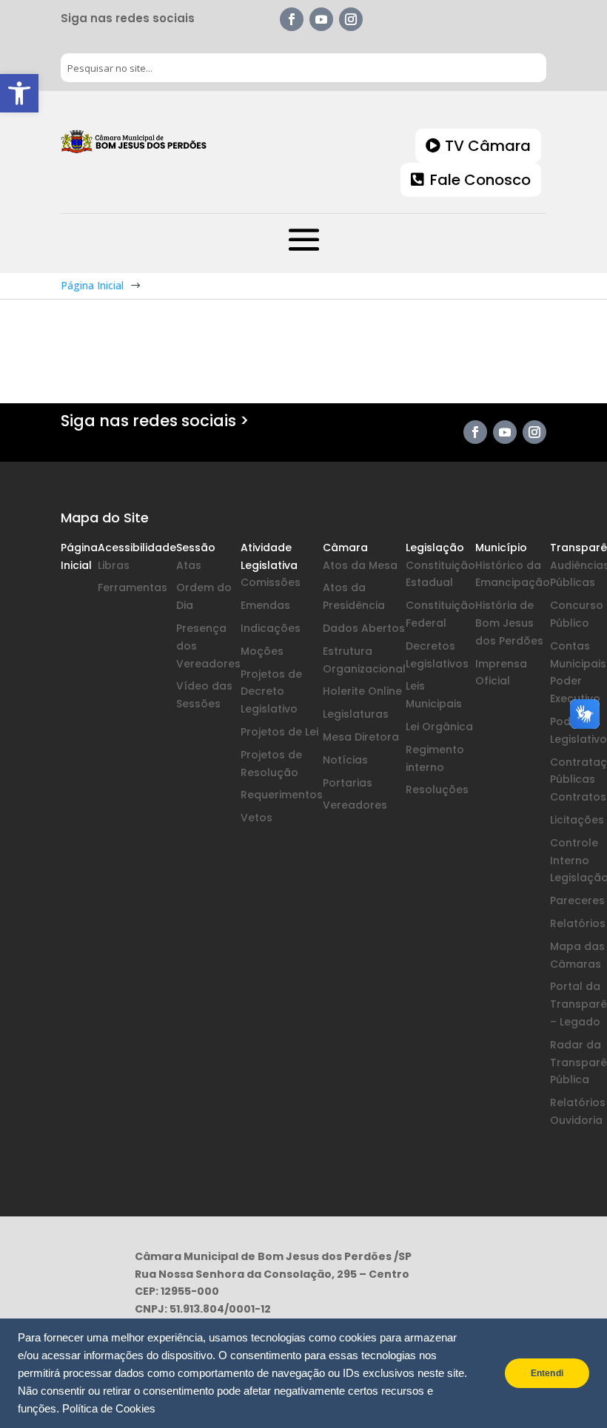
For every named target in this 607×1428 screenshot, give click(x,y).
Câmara (345, 547)
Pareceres (577, 900)
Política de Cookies (108, 1409)
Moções (262, 651)
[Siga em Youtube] (321, 19)
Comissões (271, 582)
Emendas (265, 605)
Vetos (256, 817)
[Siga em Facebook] (292, 19)
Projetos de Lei (279, 731)
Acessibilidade (137, 547)
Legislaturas (356, 714)
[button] (19, 93)
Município (501, 547)
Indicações (271, 628)
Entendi (547, 1373)
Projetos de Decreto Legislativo (271, 692)
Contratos (578, 796)
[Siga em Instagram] (351, 19)
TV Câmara (488, 145)
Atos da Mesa (360, 565)
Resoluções (437, 789)
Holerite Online (362, 691)
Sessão (195, 547)
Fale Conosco (480, 179)
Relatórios (578, 923)
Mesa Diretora (361, 737)
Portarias (347, 782)
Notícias (345, 759)
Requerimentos (282, 794)
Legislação (435, 547)
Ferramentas (132, 587)
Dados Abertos (364, 628)
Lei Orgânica (439, 726)
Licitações (577, 819)
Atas (188, 565)
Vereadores (355, 805)
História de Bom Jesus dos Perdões (509, 623)
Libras (114, 565)
